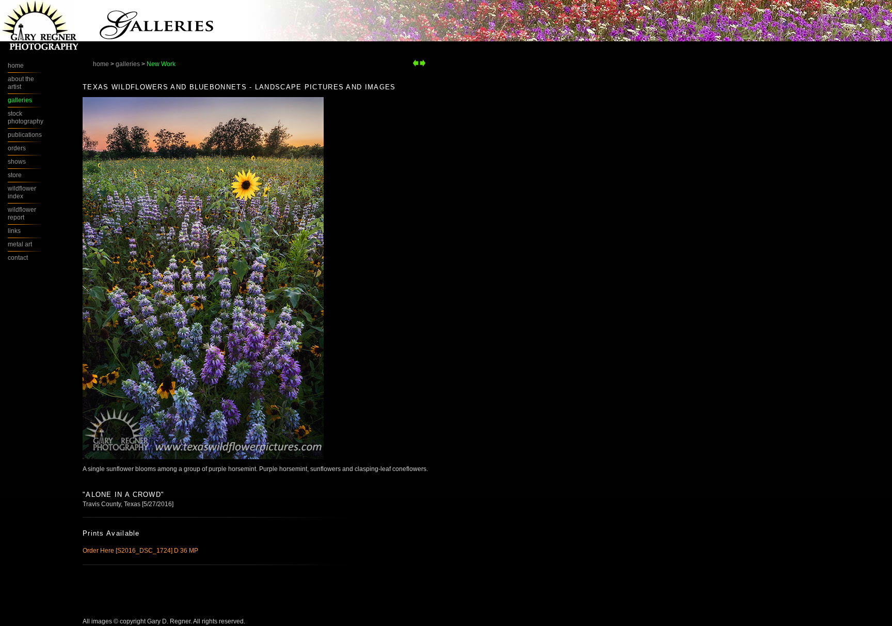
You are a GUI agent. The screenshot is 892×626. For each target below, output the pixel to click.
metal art (20, 244)
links (14, 230)
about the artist (21, 82)
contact (18, 257)
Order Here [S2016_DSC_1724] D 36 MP (140, 550)
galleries (128, 64)
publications (25, 134)
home (101, 64)
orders (17, 148)
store (15, 175)
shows (17, 161)
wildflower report (22, 213)
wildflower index (22, 192)
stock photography (25, 117)
